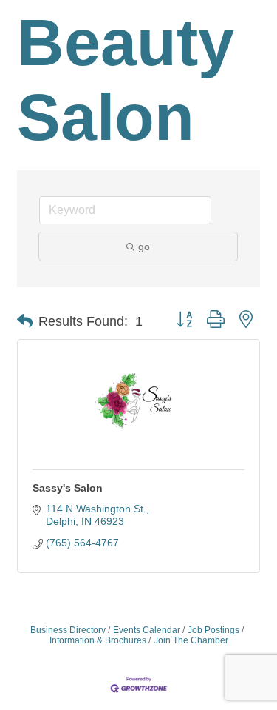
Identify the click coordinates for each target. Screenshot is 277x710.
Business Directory (68, 630)
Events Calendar (146, 630)
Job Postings (213, 630)
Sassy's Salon (68, 488)
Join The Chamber (191, 640)
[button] (25, 321)
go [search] (144, 246)
